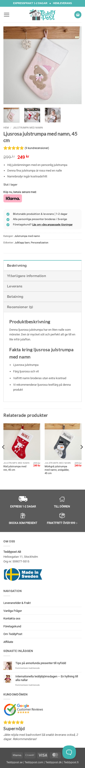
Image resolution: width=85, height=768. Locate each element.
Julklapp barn (22, 242)
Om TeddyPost (12, 634)
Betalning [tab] (15, 297)
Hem (6, 127)
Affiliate (8, 641)
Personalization (39, 242)
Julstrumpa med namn (28, 127)
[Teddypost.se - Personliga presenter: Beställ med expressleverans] (42, 15)
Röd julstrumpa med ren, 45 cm (14, 468)
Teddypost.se (14, 762)
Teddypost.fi (71, 762)
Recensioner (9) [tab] (20, 307)
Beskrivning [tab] (17, 266)
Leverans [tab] (14, 286)
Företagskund (12, 626)
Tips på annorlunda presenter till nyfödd (40, 663)
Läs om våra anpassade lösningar (52, 224)
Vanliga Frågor (12, 610)
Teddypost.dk (53, 762)
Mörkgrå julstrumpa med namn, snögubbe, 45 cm (57, 470)
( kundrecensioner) (37, 148)
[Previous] (11, 65)
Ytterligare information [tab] (26, 276)
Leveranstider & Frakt (17, 603)
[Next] (74, 65)
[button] (6, 15)
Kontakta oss (11, 618)
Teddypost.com (33, 762)
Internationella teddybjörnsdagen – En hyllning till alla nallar (46, 678)
